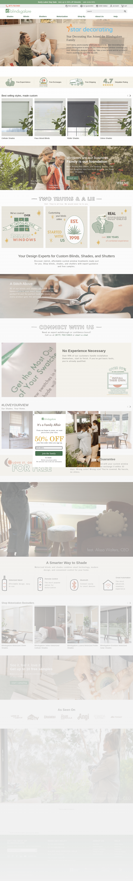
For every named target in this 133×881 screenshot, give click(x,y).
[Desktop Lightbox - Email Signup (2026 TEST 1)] (66, 440)
